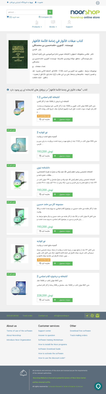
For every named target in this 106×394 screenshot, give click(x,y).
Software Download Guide (49, 349)
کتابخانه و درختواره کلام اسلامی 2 (52, 277)
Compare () (46, 17)
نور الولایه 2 (42, 133)
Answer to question (46, 335)
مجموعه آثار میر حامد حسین (50, 205)
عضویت (40, 2)
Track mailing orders (78, 335)
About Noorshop (14, 335)
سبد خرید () (14, 17)
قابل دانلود (12, 130)
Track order (27, 315)
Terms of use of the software (19, 330)
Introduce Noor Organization (19, 340)
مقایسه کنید (45, 119)
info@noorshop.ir (61, 315)
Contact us (43, 315)
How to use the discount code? (51, 358)
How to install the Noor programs (52, 344)
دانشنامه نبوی (43, 168)
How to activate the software (50, 353)
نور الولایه (41, 241)
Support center (44, 330)
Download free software (80, 330)
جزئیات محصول (64, 119)
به (21, 2)
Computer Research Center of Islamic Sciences (65, 386)
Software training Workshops (50, 340)
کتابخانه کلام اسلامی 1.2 (48, 97)
